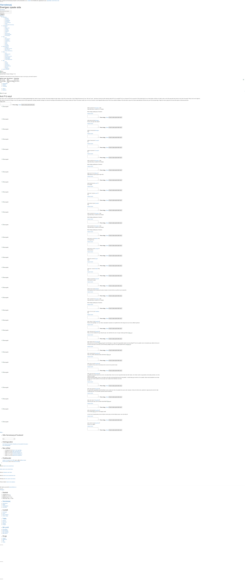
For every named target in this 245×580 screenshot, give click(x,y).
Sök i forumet (7, 49)
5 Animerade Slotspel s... (18, 454)
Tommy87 (97, 140)
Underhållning (5, 25)
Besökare (4, 90)
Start (6, 26)
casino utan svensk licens (8, 466)
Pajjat (4, 36)
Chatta (4, 542)
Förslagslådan (7, 20)
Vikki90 (96, 268)
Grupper (4, 524)
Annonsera (7, 19)
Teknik (6, 42)
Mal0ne (96, 238)
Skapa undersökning (8, 50)
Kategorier (7, 31)
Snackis (6, 62)
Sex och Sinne (5, 514)
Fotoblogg (5, 86)
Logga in (4, 538)
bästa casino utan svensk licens (6, 469)
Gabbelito (97, 288)
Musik (6, 43)
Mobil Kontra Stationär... (17, 455)
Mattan (4, 51)
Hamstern (97, 107)
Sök (3, 540)
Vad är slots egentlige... (17, 450)
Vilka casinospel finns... (17, 451)
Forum (4, 513)
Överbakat (7, 45)
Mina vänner (5, 533)
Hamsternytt (7, 21)
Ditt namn (6, 55)
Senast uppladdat (8, 34)
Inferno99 (97, 278)
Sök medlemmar (8, 65)
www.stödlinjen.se (12, 487)
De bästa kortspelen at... (18, 452)
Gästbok (4, 84)
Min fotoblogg (5, 530)
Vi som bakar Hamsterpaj (9, 24)
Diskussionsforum (6, 46)
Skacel (96, 173)
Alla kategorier (7, 38)
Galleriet (6, 63)
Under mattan (5, 515)
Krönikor (6, 44)
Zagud (96, 258)
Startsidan (7, 18)
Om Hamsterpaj (8, 22)
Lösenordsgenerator (8, 59)
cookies (29, 0)
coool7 (96, 183)
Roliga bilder (7, 27)
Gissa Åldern (7, 64)
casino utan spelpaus (11, 481)
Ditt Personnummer (8, 56)
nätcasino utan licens (7, 472)
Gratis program (7, 57)
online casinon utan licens (10, 478)
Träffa (3, 60)
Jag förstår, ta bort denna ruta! (53, 0)
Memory (6, 67)
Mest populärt (7, 33)
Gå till (92, 113)
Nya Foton (5, 522)
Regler (6, 23)
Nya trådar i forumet (8, 48)
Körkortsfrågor (7, 58)
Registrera (5, 539)
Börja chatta (23, 460)
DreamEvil (97, 321)
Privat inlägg (15, 104)
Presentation (5, 83)
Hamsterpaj (5, 17)
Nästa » (1, 432)
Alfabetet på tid (7, 54)
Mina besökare (6, 532)
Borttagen (97, 120)
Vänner (4, 88)
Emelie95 (97, 203)
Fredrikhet (97, 311)
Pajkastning (7, 68)
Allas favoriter (7, 35)
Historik (88, 113)
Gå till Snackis (17, 461)
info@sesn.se (134, 543)
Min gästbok (5, 529)
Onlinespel (7, 30)
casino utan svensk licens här (9, 475)
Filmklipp (6, 29)
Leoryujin (97, 248)
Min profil (6, 527)
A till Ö (6, 32)
